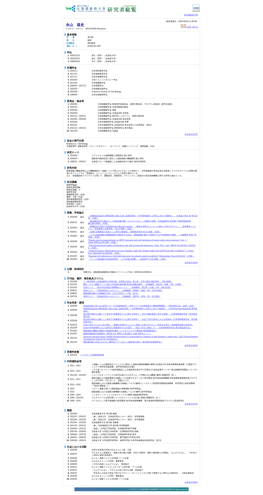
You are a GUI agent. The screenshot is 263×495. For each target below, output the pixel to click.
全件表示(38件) (191, 482)
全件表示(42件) (191, 262)
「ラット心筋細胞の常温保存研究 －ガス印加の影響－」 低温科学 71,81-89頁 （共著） (127, 259)
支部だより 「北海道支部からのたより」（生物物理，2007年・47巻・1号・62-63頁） (122, 296)
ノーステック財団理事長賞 (92, 355)
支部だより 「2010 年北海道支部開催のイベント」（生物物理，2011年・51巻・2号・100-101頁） (127, 287)
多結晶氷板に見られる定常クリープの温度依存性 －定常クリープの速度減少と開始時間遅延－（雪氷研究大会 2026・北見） (139, 306)
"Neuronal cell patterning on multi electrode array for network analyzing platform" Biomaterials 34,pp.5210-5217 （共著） (141, 256)
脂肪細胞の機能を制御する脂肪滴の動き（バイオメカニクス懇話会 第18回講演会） (120, 331)
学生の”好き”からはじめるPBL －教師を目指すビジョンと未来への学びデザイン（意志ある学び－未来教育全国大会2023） (138, 325)
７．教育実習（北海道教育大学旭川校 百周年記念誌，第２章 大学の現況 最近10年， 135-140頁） (128, 281)
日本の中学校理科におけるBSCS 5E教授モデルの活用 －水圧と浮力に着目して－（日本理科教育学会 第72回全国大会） (137, 328)
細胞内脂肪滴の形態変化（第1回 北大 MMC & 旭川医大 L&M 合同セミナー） (117, 333)
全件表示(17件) (191, 404)
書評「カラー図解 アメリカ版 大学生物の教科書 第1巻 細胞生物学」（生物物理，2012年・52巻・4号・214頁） (132, 284)
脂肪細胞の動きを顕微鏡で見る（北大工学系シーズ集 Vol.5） (111, 293)
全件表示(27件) (191, 134)
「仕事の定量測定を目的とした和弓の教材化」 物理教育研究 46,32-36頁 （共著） (124, 232)
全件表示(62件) (191, 345)
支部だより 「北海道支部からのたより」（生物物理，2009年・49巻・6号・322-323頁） (123, 290)
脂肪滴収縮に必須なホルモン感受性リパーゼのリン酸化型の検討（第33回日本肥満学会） (123, 342)
